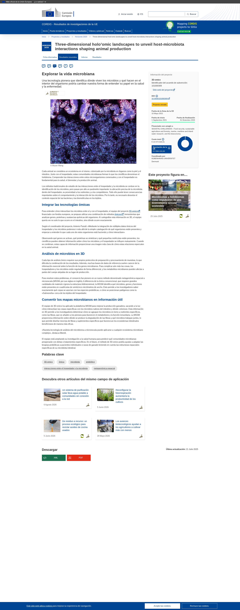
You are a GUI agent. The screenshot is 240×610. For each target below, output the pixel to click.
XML (56, 458)
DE (44, 66)
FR (60, 66)
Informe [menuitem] (84, 57)
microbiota (75, 362)
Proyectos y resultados (76, 31)
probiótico (90, 362)
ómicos (118, 214)
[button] (140, 14)
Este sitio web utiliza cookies (40, 606)
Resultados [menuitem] (96, 57)
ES (55, 66)
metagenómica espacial (104, 368)
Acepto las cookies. (162, 606)
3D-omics (133, 211)
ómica (61, 362)
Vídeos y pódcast (96, 31)
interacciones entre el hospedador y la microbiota (66, 368)
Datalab (119, 31)
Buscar (128, 31)
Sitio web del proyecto (163, 90)
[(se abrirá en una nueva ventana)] (62, 12)
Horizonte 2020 (81, 37)
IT (65, 66)
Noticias (109, 31)
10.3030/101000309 (160, 99)
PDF (81, 458)
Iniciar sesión (127, 14)
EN (49, 66)
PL (71, 66)
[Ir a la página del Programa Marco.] (46, 46)
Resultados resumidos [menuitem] (68, 57)
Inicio (45, 31)
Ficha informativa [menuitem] (50, 57)
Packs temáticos (57, 31)
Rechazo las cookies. (199, 606)
